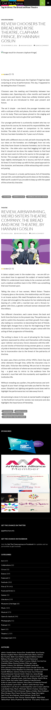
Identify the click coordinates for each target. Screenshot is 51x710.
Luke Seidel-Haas (7, 689)
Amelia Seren (11, 652)
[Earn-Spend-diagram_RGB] (25, 445)
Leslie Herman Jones (36, 685)
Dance (3, 574)
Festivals (4, 582)
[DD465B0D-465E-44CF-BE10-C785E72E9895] (25, 502)
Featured (4, 578)
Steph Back (41, 697)
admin (3, 652)
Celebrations (6, 565)
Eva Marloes (28, 670)
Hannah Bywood (7, 674)
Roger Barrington (38, 693)
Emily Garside (31, 667)
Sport (3, 629)
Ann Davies (40, 652)
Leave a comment (42, 45)
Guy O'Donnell (37, 672)
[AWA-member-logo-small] (25, 464)
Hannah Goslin (26, 45)
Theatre (4, 208)
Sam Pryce (5, 695)
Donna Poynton (19, 663)
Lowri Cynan (37, 687)
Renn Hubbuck (43, 691)
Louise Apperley (26, 687)
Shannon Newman (8, 697)
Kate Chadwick (24, 680)
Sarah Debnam (25, 695)
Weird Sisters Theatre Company (14, 417)
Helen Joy (29, 674)
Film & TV (5, 586)
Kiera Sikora (28, 682)
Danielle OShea (6, 663)
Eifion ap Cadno (31, 663)
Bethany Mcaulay (7, 659)
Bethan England (25, 657)
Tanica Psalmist (16, 699)
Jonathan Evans (16, 678)
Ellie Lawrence (6, 667)
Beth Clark (15, 657)
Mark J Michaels (20, 689)
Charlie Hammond (31, 659)
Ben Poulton (5, 657)
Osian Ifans (43, 689)
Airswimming (7, 411)
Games (3, 595)
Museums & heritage (8, 604)
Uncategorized (7, 20)
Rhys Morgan (6, 693)
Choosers (6, 196)
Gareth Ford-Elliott (41, 670)
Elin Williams (18, 665)
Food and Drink (7, 591)
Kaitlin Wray (42, 678)
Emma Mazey (6, 670)
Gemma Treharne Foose (22, 672)
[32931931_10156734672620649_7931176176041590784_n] (25, 483)
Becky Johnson (37, 655)
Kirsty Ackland (6, 685)
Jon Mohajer (5, 678)
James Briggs (38, 674)
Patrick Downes (19, 691)
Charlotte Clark (7, 661)
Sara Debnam (14, 695)
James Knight (6, 676)
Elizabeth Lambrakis (31, 665)
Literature (5, 599)
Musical (4, 612)
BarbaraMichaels (25, 655)
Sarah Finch (35, 695)
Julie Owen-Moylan (30, 678)
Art (2, 561)
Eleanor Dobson (7, 665)
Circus (3, 569)
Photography (6, 621)
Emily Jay (40, 667)
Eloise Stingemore (19, 667)
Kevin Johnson (17, 682)
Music (3, 608)
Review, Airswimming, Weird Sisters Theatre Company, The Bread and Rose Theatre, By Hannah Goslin (24, 220)
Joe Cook (44, 676)
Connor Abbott (30, 661)
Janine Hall (25, 676)
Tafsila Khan (5, 699)
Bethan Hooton (37, 657)
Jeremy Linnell (35, 676)
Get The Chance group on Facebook (20, 544)
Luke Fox (46, 687)
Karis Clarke (5, 680)
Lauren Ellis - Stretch (20, 685)
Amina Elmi (21, 652)
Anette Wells (30, 652)
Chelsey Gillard (19, 661)
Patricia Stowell (7, 691)
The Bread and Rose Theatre (37, 196)
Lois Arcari (16, 687)
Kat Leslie (14, 680)
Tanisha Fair (27, 699)
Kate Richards (35, 680)
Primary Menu (48, 3)
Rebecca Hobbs (31, 691)
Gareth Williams (7, 672)
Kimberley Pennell (40, 682)
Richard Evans (26, 693)
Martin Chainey (32, 689)
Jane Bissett (16, 676)
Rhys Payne (16, 693)
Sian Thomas (19, 697)
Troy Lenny (36, 699)
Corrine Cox (41, 661)
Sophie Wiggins (30, 697)
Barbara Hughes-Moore (10, 655)
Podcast (4, 625)
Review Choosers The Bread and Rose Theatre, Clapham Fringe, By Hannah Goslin (23, 32)
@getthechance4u (7, 531)
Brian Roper (18, 659)
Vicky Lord (45, 699)
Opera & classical (7, 616)
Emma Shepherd (17, 670)
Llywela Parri (6, 687)
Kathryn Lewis (6, 682)
